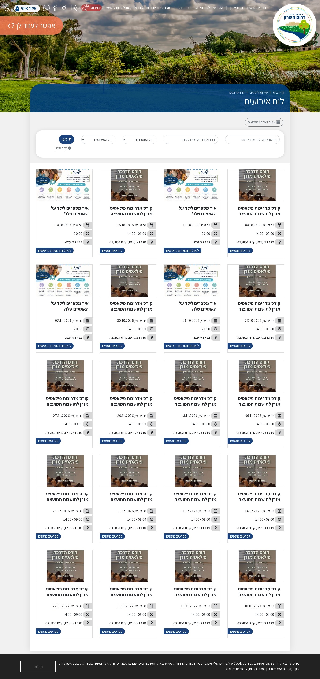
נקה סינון (62, 148)
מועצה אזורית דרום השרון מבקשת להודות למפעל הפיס (134, 7)
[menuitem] (244, 7)
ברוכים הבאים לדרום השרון (248, 7)
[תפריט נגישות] (7, 7)
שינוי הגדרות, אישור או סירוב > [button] (245, 669)
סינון (65, 139)
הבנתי (38, 666)
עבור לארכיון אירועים (262, 122)
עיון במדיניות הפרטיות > (284, 669)
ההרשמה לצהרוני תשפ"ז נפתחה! (200, 7)
